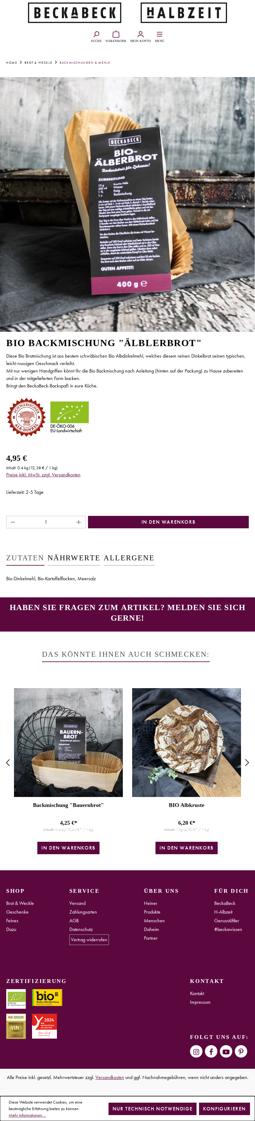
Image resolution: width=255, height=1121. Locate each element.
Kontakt (197, 993)
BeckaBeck (224, 903)
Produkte (152, 912)
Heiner (150, 903)
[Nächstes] (247, 763)
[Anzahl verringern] (12, 522)
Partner (151, 938)
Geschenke (17, 912)
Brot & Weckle (20, 903)
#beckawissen (228, 929)
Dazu (11, 929)
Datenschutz (81, 929)
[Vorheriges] (7, 763)
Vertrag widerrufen (89, 939)
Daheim (151, 929)
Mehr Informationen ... (27, 1115)
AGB (74, 920)
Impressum (200, 1002)
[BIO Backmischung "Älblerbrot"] (127, 204)
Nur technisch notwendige (152, 1108)
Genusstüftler (226, 920)
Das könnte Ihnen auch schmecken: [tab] (126, 654)
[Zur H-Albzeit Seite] (180, 12)
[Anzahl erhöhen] (79, 522)
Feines (12, 920)
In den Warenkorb (168, 522)
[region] (127, 763)
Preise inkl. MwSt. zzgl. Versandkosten (43, 474)
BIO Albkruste (186, 805)
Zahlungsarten (83, 912)
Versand (77, 903)
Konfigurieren (224, 1108)
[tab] (25, 558)
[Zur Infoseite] (74, 12)
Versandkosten (109, 1077)
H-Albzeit (223, 912)
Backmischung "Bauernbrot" (68, 805)
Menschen (154, 920)
